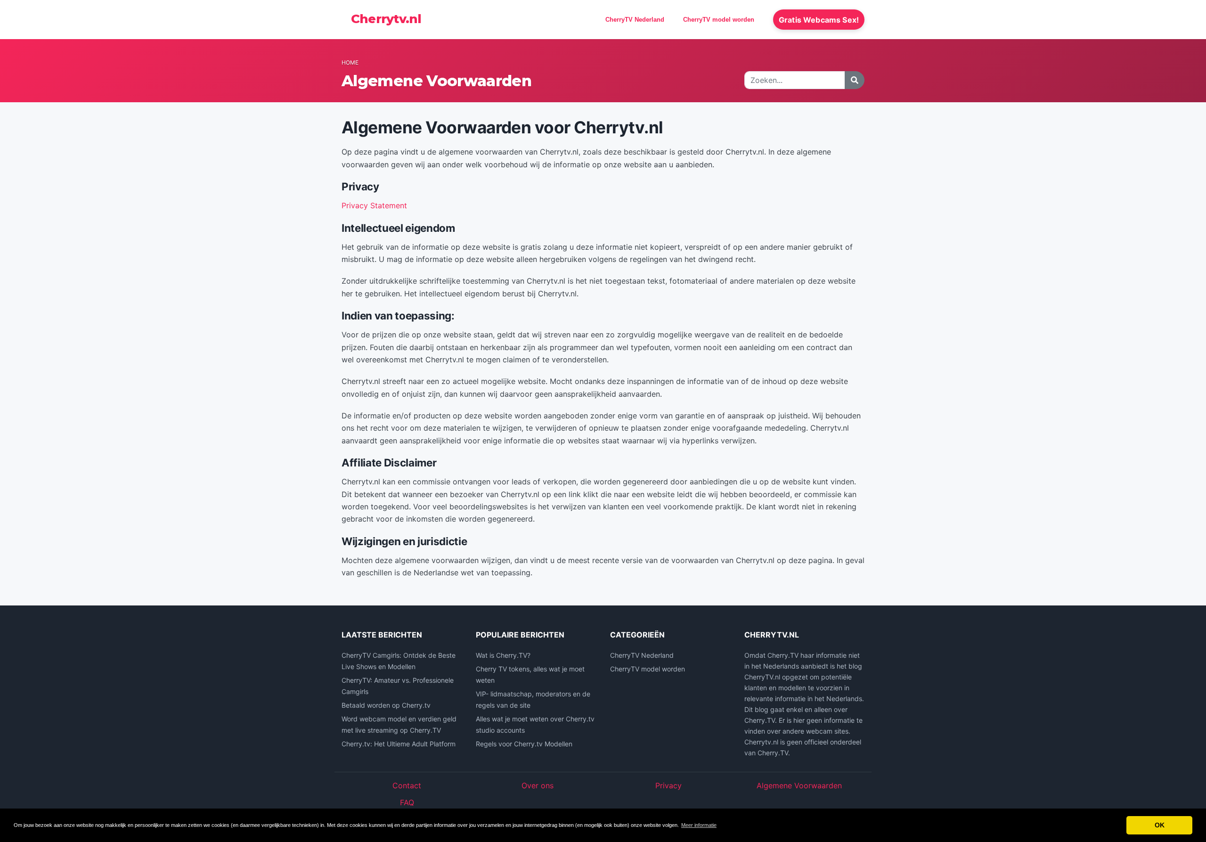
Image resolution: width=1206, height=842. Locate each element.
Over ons (538, 785)
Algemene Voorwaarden (799, 785)
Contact (406, 785)
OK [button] (1160, 825)
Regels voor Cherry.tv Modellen (524, 744)
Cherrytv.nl (386, 18)
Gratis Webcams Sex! (819, 20)
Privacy (668, 785)
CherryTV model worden (718, 19)
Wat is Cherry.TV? (503, 655)
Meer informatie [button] (699, 825)
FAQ (407, 802)
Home (350, 62)
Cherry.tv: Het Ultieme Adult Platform (399, 744)
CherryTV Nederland (634, 19)
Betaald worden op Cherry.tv (386, 705)
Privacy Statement (374, 205)
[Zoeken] (854, 80)
